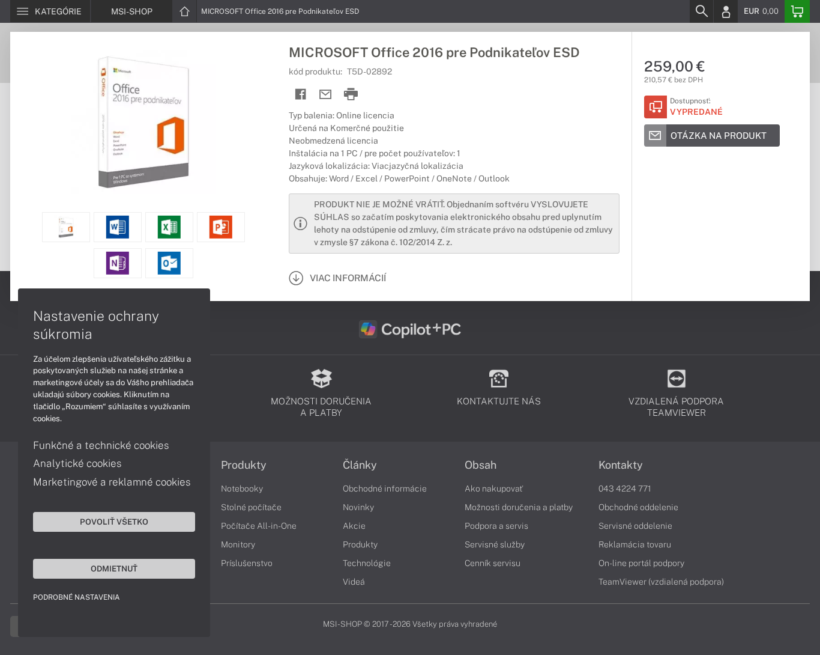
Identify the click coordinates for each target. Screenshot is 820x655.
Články (360, 465)
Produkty (244, 465)
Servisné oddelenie (635, 526)
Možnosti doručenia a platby (519, 507)
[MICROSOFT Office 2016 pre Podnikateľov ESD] (143, 122)
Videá (354, 581)
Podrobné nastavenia (76, 597)
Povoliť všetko (114, 521)
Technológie (367, 563)
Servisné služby (495, 544)
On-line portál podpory (641, 563)
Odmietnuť (114, 568)
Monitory (238, 544)
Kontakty (620, 465)
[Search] (701, 11)
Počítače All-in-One (259, 526)
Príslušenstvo (247, 563)
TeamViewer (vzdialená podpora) (661, 581)
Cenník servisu (492, 563)
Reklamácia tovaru (634, 544)
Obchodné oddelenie (638, 507)
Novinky (358, 507)
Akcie (354, 526)
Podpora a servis (496, 526)
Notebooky (242, 488)
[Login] (726, 11)
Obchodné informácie (385, 488)
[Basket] (797, 11)
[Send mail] (325, 94)
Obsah (480, 465)
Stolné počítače (251, 507)
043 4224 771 (624, 488)
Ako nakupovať (494, 488)
